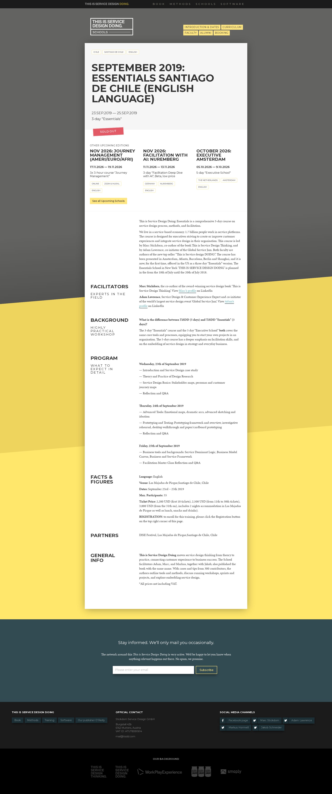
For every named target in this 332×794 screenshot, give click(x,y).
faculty (191, 32)
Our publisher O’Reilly (91, 720)
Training (49, 720)
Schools (206, 4)
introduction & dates (202, 27)
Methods (180, 4)
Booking (221, 32)
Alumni (205, 32)
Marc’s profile (187, 290)
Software (233, 4)
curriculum (232, 27)
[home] (107, 3)
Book (159, 4)
